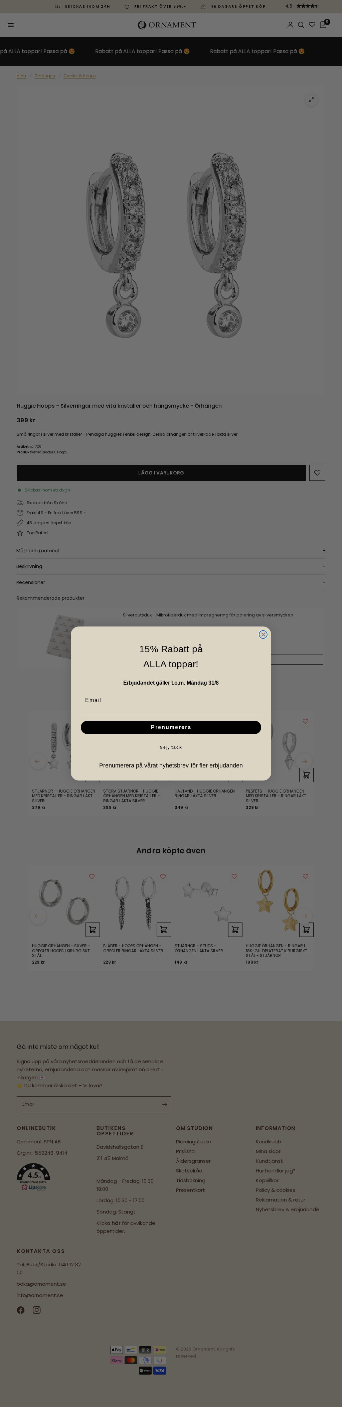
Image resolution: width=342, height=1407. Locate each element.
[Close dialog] (263, 634)
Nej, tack (171, 747)
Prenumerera (171, 727)
